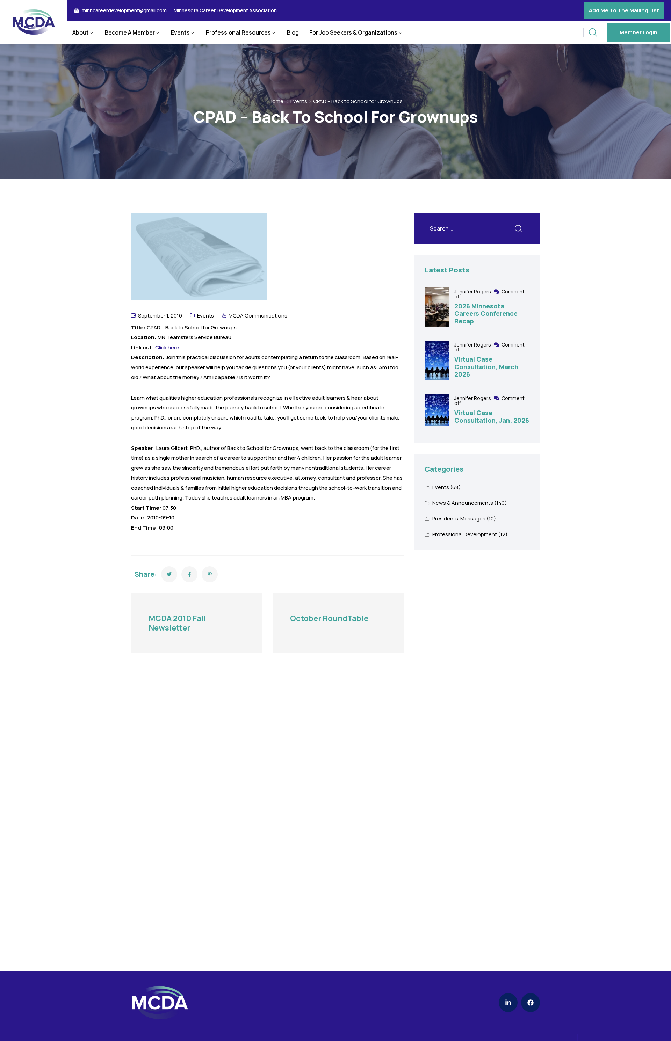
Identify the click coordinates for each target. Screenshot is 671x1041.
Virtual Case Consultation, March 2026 (486, 366)
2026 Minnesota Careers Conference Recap (486, 313)
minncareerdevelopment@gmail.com (124, 10)
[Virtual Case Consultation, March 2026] (437, 360)
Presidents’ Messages (458, 518)
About (80, 32)
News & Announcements (462, 503)
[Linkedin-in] (508, 1002)
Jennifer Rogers (473, 291)
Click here (167, 347)
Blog (293, 32)
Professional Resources (238, 32)
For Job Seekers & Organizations (353, 32)
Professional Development (464, 534)
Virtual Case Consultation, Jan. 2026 (491, 416)
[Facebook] (530, 1002)
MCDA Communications (258, 315)
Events (180, 32)
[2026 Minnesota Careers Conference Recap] (437, 307)
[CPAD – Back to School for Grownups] (169, 574)
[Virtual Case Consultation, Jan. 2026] (437, 410)
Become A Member (130, 32)
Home (276, 101)
